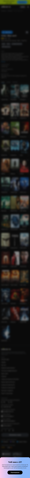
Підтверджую (15, 472)
